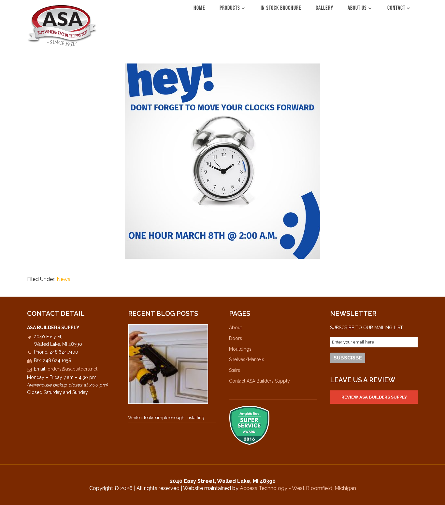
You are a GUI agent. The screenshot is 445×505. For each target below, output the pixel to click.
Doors (235, 338)
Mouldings (240, 349)
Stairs (234, 370)
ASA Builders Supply (62, 26)
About (235, 327)
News (63, 279)
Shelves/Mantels (246, 359)
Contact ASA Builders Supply (259, 381)
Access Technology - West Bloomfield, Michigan (298, 488)
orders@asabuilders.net (72, 369)
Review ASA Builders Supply (374, 397)
